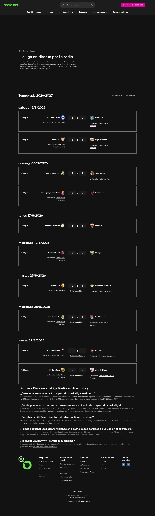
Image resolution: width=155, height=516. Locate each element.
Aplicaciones (85, 465)
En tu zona (83, 12)
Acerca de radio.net (46, 461)
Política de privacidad (63, 469)
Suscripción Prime (87, 472)
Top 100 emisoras (34, 12)
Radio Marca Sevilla (106, 291)
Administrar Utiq (66, 477)
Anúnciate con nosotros (44, 470)
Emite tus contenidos (43, 476)
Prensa (41, 465)
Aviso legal (64, 473)
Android (104, 468)
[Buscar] (92, 4)
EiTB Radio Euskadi (58, 122)
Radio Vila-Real (104, 179)
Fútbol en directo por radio (45, 447)
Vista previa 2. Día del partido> (123, 96)
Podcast (49, 12)
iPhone (103, 461)
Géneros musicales (100, 12)
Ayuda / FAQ (84, 468)
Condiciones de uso (67, 464)
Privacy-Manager (66, 480)
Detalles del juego (77, 291)
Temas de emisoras (120, 12)
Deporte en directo (65, 12)
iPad (102, 465)
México (79, 492)
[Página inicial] (19, 51)
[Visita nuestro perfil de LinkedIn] (123, 464)
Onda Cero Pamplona (107, 356)
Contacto (83, 461)
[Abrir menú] (149, 4)
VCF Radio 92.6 (59, 290)
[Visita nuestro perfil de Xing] (129, 464)
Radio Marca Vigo (58, 355)
